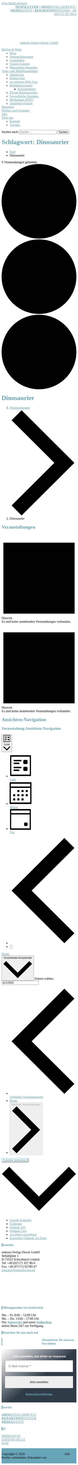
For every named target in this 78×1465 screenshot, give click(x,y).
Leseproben (17, 60)
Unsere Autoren (20, 64)
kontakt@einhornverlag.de (18, 1270)
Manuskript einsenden (23, 67)
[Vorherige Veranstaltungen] (43, 943)
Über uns (7, 117)
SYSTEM (52, 10)
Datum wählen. (44, 978)
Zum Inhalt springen (14, 3)
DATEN (21, 10)
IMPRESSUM (11, 1436)
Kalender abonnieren (15, 1160)
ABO (44, 7)
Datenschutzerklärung (39, 1394)
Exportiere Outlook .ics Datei (28, 1238)
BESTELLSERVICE (61, 7)
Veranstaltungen (20, 407)
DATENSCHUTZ (13, 1439)
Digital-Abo (17, 78)
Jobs (4, 114)
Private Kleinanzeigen (23, 92)
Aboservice (17, 74)
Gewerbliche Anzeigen (24, 96)
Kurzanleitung (27, 89)
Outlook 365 (18, 1227)
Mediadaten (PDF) (21, 99)
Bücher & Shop (11, 49)
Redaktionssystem (21, 85)
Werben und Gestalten (16, 110)
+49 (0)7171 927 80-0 (65, 12)
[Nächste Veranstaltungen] (11, 947)
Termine (15, 125)
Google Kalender (20, 1220)
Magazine (8, 107)
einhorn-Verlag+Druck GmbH (39, 42)
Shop (13, 53)
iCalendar (16, 1223)
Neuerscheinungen (21, 56)
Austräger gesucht (21, 103)
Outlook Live (18, 1231)
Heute (5, 954)
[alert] (39, 578)
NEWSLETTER (26, 7)
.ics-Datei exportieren (23, 1234)
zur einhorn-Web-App (23, 82)
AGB (5, 1443)
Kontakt (15, 121)
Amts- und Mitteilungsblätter (20, 71)
